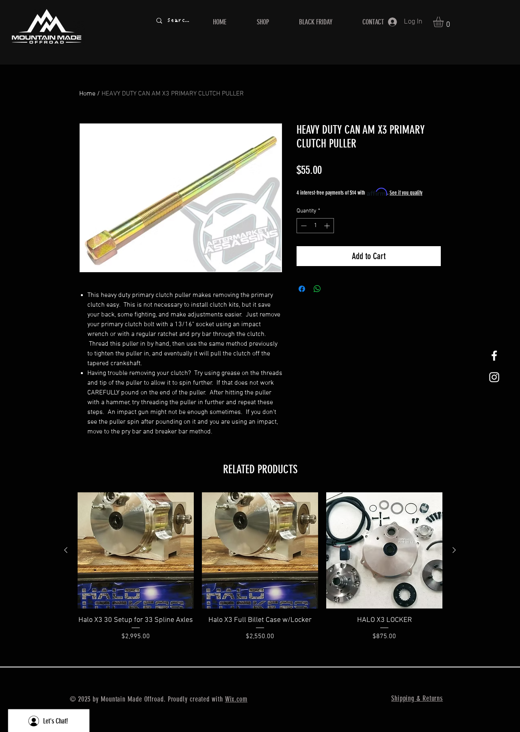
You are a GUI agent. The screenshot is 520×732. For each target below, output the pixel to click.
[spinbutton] (315, 226)
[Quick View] (136, 550)
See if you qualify (406, 192)
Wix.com (236, 699)
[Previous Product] (66, 550)
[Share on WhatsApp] (317, 289)
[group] (260, 572)
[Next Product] (454, 550)
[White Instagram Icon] (494, 377)
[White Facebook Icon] (494, 355)
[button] (444, 22)
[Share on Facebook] (302, 289)
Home (87, 94)
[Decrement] (303, 226)
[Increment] (328, 226)
